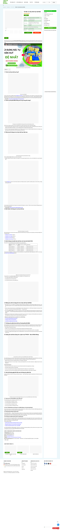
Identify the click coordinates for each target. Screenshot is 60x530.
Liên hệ (54, 2)
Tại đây (19, 465)
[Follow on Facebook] (45, 463)
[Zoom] (6, 28)
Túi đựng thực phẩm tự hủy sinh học (10, 454)
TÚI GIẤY (45, 12)
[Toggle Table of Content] (9, 69)
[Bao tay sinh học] (36, 449)
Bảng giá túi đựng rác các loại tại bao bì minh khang (13, 424)
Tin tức (31, 2)
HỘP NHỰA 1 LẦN (46, 25)
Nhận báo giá (50, 27)
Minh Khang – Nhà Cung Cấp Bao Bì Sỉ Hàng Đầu (14, 437)
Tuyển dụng (36, 2)
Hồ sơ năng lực (19, 2)
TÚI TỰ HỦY (12, 7)
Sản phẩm (26, 2)
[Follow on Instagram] (46, 463)
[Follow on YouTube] (50, 463)
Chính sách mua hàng (33, 463)
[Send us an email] (48, 463)
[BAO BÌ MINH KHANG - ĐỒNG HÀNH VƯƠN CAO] (6, 2)
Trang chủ (4, 7)
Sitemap (32, 470)
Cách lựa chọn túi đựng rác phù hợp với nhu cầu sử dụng (13, 422)
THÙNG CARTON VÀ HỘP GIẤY (48, 14)
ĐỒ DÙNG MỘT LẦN (47, 20)
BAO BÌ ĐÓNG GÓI (46, 23)
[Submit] (49, 2)
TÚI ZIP (45, 17)
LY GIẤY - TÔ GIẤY (46, 15)
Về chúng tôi (12, 2)
